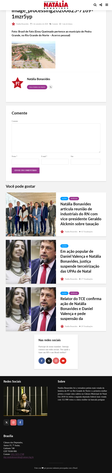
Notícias (74, 198)
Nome (14, 156)
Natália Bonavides (22, 24)
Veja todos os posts (37, 87)
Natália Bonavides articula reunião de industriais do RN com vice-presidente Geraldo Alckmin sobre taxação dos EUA (80, 216)
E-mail (44, 156)
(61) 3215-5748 (17, 454)
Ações (64, 198)
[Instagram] (56, 361)
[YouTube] (63, 361)
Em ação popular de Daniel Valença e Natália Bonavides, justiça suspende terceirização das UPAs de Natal (80, 261)
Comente (55, 24)
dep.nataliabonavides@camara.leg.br (19, 457)
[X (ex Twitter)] (49, 361)
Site (72, 156)
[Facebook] (41, 361)
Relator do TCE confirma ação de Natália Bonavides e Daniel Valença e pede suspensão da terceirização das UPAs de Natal (80, 314)
